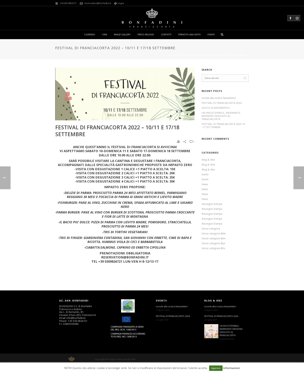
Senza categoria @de (214, 233)
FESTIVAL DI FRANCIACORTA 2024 (222, 103)
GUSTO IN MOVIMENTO (216, 107)
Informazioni (231, 367)
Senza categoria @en (214, 238)
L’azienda (89, 34)
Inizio (165, 55)
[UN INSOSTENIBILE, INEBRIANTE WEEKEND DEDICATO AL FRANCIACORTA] (211, 331)
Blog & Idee (208, 159)
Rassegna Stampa (212, 204)
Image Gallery (122, 34)
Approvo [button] (215, 368)
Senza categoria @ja (213, 243)
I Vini (104, 34)
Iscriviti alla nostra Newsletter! (219, 98)
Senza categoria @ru (213, 248)
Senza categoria (211, 228)
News (205, 184)
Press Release (146, 34)
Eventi (211, 34)
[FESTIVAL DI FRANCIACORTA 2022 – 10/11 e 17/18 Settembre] (125, 94)
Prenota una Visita (189, 34)
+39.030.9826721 (68, 3)
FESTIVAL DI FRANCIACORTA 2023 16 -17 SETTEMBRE (223, 125)
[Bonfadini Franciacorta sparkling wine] (152, 18)
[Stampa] (178, 141)
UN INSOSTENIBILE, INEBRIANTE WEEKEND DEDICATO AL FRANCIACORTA (221, 116)
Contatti (166, 34)
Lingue (121, 3)
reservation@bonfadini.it (97, 3)
